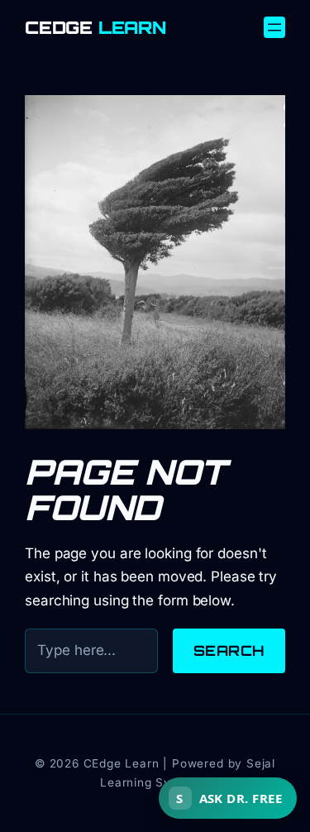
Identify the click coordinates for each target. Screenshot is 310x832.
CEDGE (95, 27)
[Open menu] (274, 27)
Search (229, 650)
